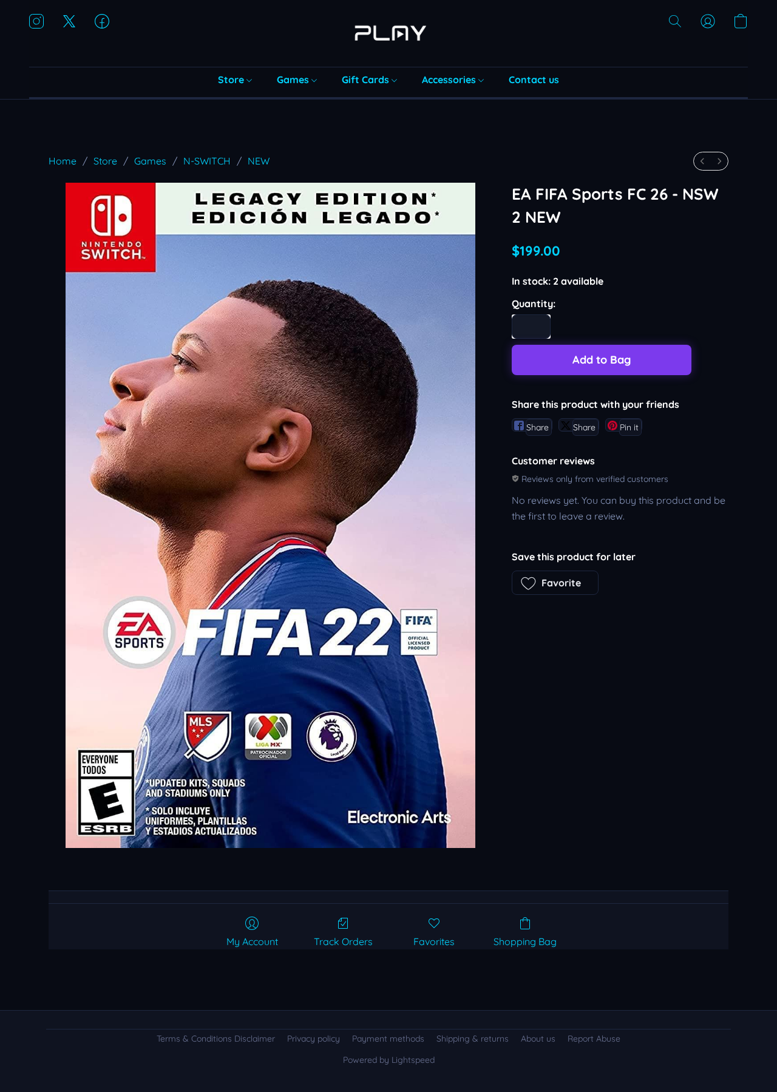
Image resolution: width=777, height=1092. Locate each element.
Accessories (450, 79)
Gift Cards (367, 79)
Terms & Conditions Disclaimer (216, 1038)
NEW (259, 161)
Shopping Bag (525, 941)
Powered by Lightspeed (389, 1059)
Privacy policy (313, 1038)
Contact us (534, 79)
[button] (388, 33)
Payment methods (388, 1038)
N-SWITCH (207, 161)
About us (538, 1038)
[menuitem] (702, 161)
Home (62, 161)
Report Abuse (594, 1038)
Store (232, 79)
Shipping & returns (472, 1038)
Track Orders (343, 941)
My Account (252, 941)
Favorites (434, 941)
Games (294, 79)
